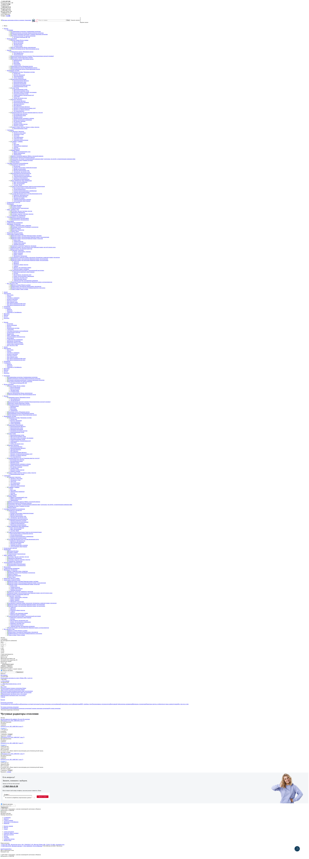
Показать (3, 666)
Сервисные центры (9, 839)
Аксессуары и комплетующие (15, 234)
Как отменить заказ (12, 302)
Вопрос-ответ (7, 840)
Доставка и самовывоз (13, 297)
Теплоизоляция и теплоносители (16, 217)
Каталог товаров (8, 826)
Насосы (9, 50)
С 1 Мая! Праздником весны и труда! (11, 683)
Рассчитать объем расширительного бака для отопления (16, 692)
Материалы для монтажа (14, 224)
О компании (7, 308)
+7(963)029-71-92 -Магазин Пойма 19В (34, 844)
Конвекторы (10, 203)
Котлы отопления (12, 38)
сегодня (10, 734)
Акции (6, 292)
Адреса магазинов (9, 831)
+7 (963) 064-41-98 (10, 786)
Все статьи (4, 686)
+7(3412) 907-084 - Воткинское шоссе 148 (12, 844)
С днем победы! (5, 681)
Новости (9, 309)
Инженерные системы (13, 70)
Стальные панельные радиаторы (40, 708)
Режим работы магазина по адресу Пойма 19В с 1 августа (16, 678)
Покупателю (7, 293)
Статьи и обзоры (8, 820)
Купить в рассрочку (12, 299)
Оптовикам (7, 306)
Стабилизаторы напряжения (15, 222)
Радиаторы (10, 30)
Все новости (4, 675)
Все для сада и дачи (12, 283)
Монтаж (6, 315)
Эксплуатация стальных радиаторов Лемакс (13, 689)
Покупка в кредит (12, 300)
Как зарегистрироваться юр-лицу (16, 305)
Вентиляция (10, 221)
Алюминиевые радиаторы (8, 708)
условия (9, 736)
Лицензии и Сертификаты (14, 312)
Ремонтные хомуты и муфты (15, 232)
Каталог (6, 28)
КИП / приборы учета (13, 209)
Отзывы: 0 (3, 728)
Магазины (6, 313)
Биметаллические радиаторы (23, 708)
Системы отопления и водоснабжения (17, 163)
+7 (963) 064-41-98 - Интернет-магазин (11, 846)
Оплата (9, 296)
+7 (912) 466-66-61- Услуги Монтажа (32, 846)
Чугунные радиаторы (55, 708)
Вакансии (9, 310)
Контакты (6, 318)
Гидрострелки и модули (13, 202)
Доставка (6, 837)
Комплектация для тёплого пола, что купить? (13, 695)
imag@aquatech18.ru (6, 849)
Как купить (10, 295)
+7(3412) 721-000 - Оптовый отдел (54, 844)
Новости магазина (7, 670)
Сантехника (10, 130)
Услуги (6, 316)
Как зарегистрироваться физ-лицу (16, 303)
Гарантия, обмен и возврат (11, 833)
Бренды (6, 827)
